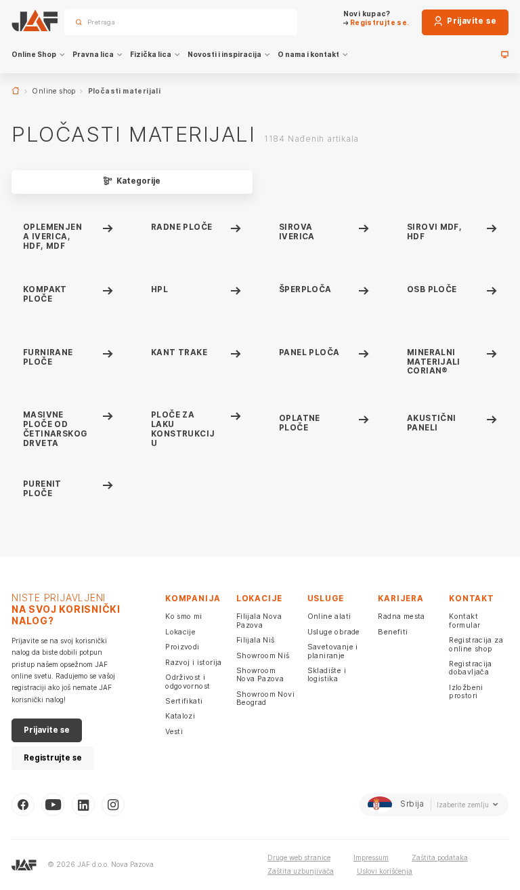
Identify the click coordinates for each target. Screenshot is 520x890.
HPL (159, 289)
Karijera (400, 598)
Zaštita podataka (440, 857)
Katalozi (180, 716)
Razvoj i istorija (193, 662)
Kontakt (471, 598)
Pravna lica (93, 54)
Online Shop (34, 54)
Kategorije (137, 181)
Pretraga (270, 22)
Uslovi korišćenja (384, 871)
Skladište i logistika (326, 674)
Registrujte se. (378, 22)
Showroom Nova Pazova (260, 674)
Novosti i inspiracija (224, 54)
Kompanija (193, 598)
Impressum (371, 857)
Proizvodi (182, 646)
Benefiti (393, 631)
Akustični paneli (431, 422)
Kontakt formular (464, 620)
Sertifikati (183, 701)
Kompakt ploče (45, 294)
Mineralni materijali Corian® (433, 362)
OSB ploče (432, 289)
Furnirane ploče (48, 357)
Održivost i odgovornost (187, 681)
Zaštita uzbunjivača (300, 871)
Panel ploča (309, 352)
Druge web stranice (298, 857)
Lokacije (180, 631)
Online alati (329, 616)
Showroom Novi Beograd (265, 698)
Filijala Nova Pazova (259, 620)
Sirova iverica (297, 231)
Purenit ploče (42, 488)
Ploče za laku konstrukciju (183, 428)
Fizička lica (150, 54)
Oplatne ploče (299, 422)
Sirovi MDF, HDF (434, 231)
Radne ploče (181, 227)
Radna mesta (401, 616)
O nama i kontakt (308, 54)
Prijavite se (470, 21)
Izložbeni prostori (466, 691)
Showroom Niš (263, 655)
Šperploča (305, 289)
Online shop (53, 91)
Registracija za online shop (476, 644)
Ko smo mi (183, 616)
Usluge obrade (333, 631)
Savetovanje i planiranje (332, 651)
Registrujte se (53, 758)
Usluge (325, 598)
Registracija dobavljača (470, 667)
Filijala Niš (255, 640)
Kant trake (179, 352)
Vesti (174, 731)
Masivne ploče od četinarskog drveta (55, 428)
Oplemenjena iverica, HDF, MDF (52, 236)
